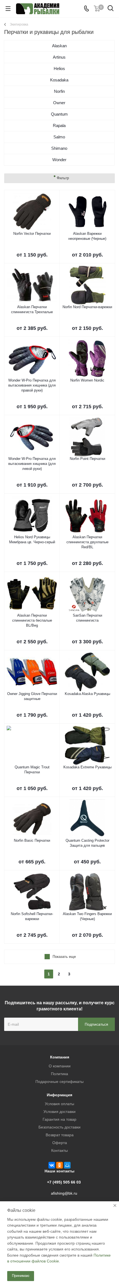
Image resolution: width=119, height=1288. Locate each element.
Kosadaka (59, 80)
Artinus (59, 57)
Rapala (59, 125)
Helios (59, 68)
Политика (59, 1074)
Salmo (59, 136)
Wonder (59, 159)
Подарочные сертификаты (59, 1081)
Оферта (59, 1142)
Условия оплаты (59, 1104)
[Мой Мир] (67, 1165)
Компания (59, 1057)
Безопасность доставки (59, 1127)
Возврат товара (60, 1135)
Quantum (59, 114)
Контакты (59, 1150)
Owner (59, 102)
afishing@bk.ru (64, 1193)
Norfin (59, 91)
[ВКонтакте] (51, 1165)
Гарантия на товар (59, 1119)
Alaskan (59, 45)
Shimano (59, 148)
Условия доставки (59, 1111)
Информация (59, 1095)
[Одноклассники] (59, 1165)
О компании (60, 1066)
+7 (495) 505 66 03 (64, 1182)
